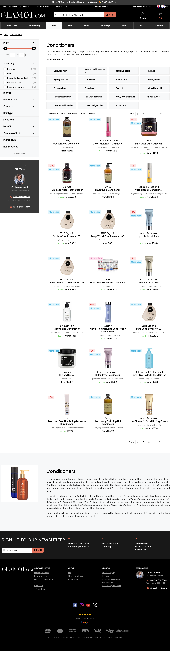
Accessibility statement (111, 586)
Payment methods (41, 576)
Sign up (136, 6)
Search (110, 15)
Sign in (38, 550)
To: (17, 54)
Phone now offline (101, 6)
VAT (35, 582)
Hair (6, 34)
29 (160, 113)
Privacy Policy (107, 582)
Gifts (67, 6)
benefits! (149, 6)
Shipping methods (41, 573)
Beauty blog (25, 6)
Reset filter (19, 153)
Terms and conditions (111, 579)
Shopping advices (75, 576)
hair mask (90, 516)
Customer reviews (85, 618)
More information (54, 59)
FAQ (70, 573)
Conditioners (16, 34)
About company (108, 573)
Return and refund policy (44, 579)
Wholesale (38, 586)
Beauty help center (9, 6)
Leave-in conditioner (56, 482)
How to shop (73, 579)
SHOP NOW (107, 2)
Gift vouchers (39, 589)
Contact (59, 6)
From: (6, 54)
